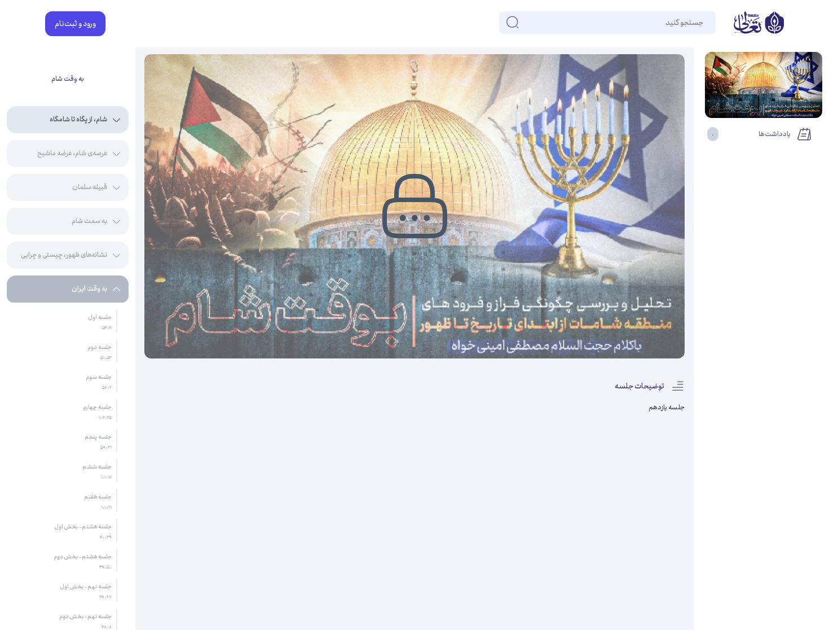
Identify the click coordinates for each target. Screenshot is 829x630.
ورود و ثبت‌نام (75, 24)
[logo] (759, 23)
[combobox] (702, 22)
